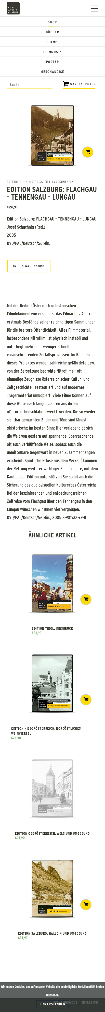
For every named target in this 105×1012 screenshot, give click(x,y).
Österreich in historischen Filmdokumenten (40, 182)
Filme (52, 41)
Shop (52, 22)
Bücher (52, 32)
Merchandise (52, 71)
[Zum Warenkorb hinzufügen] (88, 152)
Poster (52, 61)
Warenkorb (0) (82, 83)
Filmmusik (52, 51)
